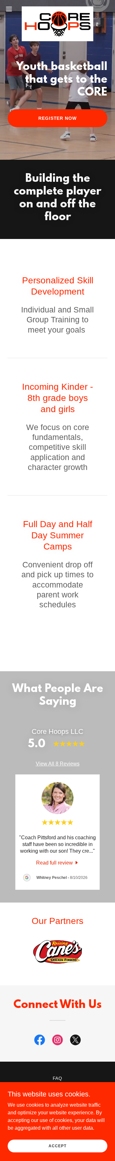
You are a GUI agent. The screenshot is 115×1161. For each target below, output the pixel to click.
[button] (11, 9)
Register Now (57, 118)
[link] (57, 9)
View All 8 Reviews (58, 763)
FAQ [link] (58, 1078)
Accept (57, 1145)
